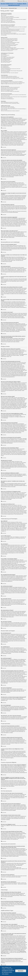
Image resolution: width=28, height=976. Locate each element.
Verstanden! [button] (20, 970)
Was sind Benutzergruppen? (5, 67)
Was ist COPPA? (3, 15)
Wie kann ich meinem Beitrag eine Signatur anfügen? (9, 40)
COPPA (11, 163)
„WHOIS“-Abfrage (8, 939)
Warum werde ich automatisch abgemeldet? (8, 21)
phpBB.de (21, 293)
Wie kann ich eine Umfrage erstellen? (7, 41)
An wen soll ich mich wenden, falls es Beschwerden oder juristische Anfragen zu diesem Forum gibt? (13, 109)
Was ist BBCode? (4, 54)
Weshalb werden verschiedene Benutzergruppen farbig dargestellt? (11, 70)
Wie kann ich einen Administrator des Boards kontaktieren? (10, 110)
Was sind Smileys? (4, 56)
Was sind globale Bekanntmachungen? (7, 58)
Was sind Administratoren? (5, 65)
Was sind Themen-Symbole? (5, 62)
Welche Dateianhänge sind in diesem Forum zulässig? (9, 102)
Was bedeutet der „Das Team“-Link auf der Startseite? (9, 72)
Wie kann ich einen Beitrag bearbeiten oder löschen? (9, 39)
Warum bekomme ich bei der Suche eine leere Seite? (9, 89)
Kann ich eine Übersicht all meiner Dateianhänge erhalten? (10, 103)
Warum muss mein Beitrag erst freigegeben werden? (9, 49)
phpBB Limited (13, 293)
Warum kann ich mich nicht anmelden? (7, 18)
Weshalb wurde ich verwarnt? (5, 46)
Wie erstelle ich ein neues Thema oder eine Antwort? (9, 38)
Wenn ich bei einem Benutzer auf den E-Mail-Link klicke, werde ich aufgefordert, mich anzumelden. (13, 34)
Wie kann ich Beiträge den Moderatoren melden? (8, 47)
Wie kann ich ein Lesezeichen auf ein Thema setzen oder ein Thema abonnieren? (14, 96)
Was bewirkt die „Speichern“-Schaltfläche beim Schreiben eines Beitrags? (12, 48)
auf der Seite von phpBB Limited (10, 918)
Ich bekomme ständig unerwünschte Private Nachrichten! (10, 77)
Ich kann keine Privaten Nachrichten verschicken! (9, 76)
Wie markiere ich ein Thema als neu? (7, 50)
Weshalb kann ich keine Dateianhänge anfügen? (8, 45)
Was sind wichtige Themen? (5, 60)
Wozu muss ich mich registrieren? (6, 14)
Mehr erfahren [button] (5, 973)
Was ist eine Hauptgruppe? (5, 71)
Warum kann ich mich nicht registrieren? (7, 16)
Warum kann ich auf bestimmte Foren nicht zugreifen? (9, 44)
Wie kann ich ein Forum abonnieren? (7, 97)
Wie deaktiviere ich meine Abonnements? (7, 98)
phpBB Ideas (4, 927)
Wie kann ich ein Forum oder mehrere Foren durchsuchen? (10, 87)
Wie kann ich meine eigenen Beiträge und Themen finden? (10, 91)
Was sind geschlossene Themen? (6, 61)
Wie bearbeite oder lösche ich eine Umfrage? (8, 43)
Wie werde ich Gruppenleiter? (5, 69)
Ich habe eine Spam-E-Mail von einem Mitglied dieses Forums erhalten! (12, 78)
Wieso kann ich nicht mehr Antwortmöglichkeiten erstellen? (10, 42)
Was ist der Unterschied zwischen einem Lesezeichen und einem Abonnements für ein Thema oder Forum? (13, 95)
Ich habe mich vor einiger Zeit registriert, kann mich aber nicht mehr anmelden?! (13, 19)
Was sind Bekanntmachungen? (6, 59)
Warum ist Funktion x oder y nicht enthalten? (8, 107)
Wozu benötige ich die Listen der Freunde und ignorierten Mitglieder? (12, 81)
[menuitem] (3, 1)
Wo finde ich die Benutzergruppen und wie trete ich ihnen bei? (10, 68)
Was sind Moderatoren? (5, 66)
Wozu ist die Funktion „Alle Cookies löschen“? (8, 22)
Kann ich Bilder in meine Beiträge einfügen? (8, 57)
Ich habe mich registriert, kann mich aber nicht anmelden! (10, 17)
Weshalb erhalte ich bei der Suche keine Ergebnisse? (9, 88)
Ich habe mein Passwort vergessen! (6, 20)
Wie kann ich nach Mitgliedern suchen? (7, 90)
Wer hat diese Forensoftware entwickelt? (7, 106)
